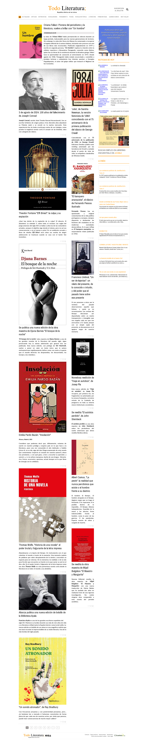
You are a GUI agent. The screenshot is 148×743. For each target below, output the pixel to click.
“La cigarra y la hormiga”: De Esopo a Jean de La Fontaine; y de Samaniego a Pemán (119, 102)
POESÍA (71, 17)
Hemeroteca (110, 734)
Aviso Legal (110, 736)
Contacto (87, 734)
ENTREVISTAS (42, 17)
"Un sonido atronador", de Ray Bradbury (38, 707)
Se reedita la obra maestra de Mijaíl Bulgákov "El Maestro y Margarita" (82, 569)
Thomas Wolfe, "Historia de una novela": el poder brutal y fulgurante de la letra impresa (40, 546)
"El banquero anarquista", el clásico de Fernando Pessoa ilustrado (82, 201)
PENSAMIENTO (63, 17)
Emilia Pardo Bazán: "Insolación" (35, 435)
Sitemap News (102, 734)
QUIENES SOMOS (114, 17)
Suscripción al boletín (119, 9)
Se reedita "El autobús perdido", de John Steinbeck (82, 416)
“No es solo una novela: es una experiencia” (112, 272)
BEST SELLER (124, 17)
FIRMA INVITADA (102, 17)
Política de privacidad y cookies (99, 736)
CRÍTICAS (34, 17)
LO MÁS (101, 160)
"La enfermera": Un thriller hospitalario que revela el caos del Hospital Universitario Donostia (119, 88)
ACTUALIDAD (26, 17)
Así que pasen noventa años (108, 217)
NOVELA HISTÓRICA (81, 17)
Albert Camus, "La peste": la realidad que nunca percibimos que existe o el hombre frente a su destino (82, 484)
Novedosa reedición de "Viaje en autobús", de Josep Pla (83, 381)
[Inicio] (19, 16)
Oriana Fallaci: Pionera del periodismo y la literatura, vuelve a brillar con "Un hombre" (64, 26)
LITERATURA (92, 17)
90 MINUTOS (103, 231)
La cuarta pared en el (120, 111)
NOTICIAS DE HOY (106, 59)
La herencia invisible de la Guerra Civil (110, 258)
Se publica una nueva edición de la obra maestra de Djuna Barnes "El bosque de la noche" (39, 331)
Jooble (118, 152)
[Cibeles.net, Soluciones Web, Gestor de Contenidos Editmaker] (119, 735)
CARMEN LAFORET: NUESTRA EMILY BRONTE (113, 244)
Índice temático (94, 734)
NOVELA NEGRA (52, 17)
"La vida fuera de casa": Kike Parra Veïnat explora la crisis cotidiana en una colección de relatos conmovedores (120, 74)
